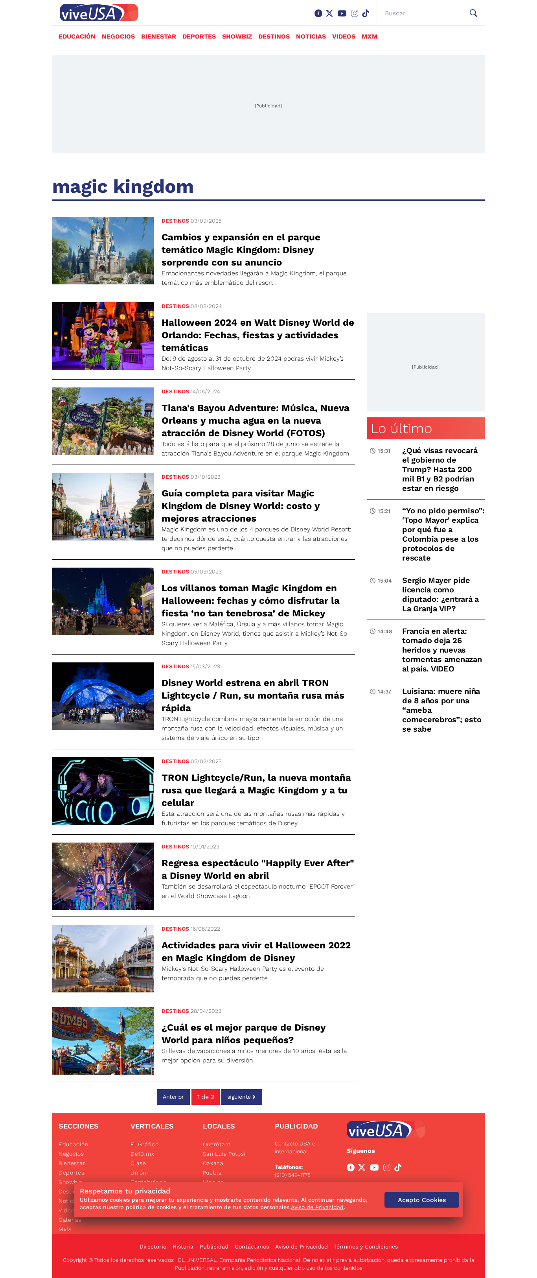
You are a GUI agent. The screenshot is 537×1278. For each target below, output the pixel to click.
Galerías (70, 1220)
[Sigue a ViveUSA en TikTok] (399, 1169)
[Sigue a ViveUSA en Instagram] (388, 1169)
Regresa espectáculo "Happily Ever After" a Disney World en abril (258, 869)
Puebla (212, 1172)
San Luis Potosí (224, 1154)
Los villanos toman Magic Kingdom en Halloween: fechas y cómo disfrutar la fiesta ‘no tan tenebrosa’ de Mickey (251, 601)
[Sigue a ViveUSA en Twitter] (363, 1169)
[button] (473, 13)
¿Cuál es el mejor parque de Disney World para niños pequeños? (244, 1034)
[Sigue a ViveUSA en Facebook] (352, 1169)
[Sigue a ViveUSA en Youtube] (376, 1169)
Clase (138, 1163)
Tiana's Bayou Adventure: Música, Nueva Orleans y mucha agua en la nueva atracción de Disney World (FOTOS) (255, 420)
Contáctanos (252, 1246)
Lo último (401, 428)
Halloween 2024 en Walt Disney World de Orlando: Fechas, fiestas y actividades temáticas (258, 335)
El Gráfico (144, 1144)
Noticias (311, 36)
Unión (139, 1172)
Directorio (153, 1246)
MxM (370, 36)
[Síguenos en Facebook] (320, 17)
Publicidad (214, 1246)
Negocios (118, 36)
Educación (77, 36)
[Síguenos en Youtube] (344, 17)
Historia (183, 1246)
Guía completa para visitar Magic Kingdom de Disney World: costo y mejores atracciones (241, 506)
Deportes (199, 36)
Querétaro (217, 1144)
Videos (343, 36)
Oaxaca (213, 1163)
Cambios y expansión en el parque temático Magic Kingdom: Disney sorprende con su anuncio (241, 250)
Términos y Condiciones (366, 1246)
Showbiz (237, 36)
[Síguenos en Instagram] (356, 17)
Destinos (274, 36)
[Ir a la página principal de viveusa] (95, 12)
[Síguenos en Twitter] (331, 17)
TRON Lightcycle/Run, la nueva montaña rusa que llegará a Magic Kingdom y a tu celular (256, 790)
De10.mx (142, 1154)
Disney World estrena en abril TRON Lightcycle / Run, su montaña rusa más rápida (253, 695)
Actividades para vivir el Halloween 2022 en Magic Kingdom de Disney (256, 951)
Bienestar (158, 36)
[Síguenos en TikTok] (367, 17)
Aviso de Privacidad (301, 1246)
